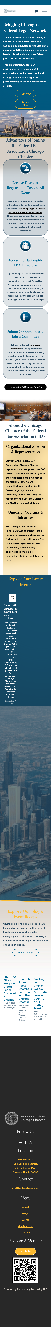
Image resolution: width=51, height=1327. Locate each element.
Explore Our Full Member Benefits (25, 387)
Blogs (25, 1213)
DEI (41, 1019)
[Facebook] (25, 1142)
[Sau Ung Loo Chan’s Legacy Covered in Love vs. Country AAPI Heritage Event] (41, 968)
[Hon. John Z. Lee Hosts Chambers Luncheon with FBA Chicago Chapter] (26, 968)
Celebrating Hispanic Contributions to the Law (10, 612)
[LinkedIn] (20, 1142)
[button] (43, 590)
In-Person (8, 1008)
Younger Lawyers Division (22, 1017)
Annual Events (10, 1005)
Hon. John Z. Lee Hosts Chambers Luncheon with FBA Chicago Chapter (25, 991)
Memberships (25, 1226)
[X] (30, 1142)
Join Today (25, 1251)
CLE (15, 1008)
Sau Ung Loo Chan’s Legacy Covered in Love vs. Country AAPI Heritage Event (41, 994)
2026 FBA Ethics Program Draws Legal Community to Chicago (10, 988)
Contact (25, 1232)
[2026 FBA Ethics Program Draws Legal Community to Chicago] (11, 967)
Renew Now (25, 104)
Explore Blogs (25, 952)
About (25, 1207)
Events (25, 1219)
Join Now (25, 93)
